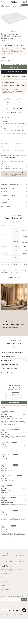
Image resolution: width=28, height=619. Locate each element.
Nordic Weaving (7, 566)
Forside (2, 5)
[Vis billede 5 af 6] (15, 31)
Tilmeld (24, 599)
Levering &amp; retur (6, 206)
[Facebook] (1, 573)
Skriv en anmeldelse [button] (14, 402)
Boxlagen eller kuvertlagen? (8, 188)
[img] (4, 414)
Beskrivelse (4, 181)
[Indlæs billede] (14, 18)
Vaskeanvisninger (5, 199)
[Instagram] (4, 573)
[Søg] (4, 1)
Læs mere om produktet (7, 53)
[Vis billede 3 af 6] (13, 31)
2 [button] (13, 541)
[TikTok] (9, 573)
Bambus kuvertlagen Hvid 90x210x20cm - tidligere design (12, 6)
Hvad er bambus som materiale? (9, 184)
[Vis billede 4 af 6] (14, 31)
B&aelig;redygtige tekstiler (8, 195)
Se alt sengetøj (13, 277)
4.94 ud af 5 (18, 388)
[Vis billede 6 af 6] (16, 31)
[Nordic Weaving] (14, 2)
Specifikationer (5, 191)
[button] (4, 38)
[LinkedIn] (7, 573)
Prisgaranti (4, 202)
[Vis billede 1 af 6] (11, 31)
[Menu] (1, 1)
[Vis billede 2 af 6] (12, 31)
